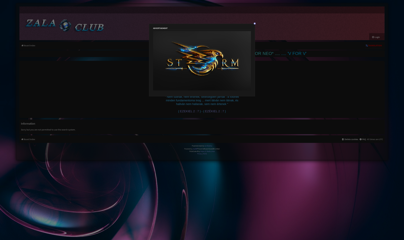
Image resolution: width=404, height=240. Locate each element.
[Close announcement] (382, 62)
